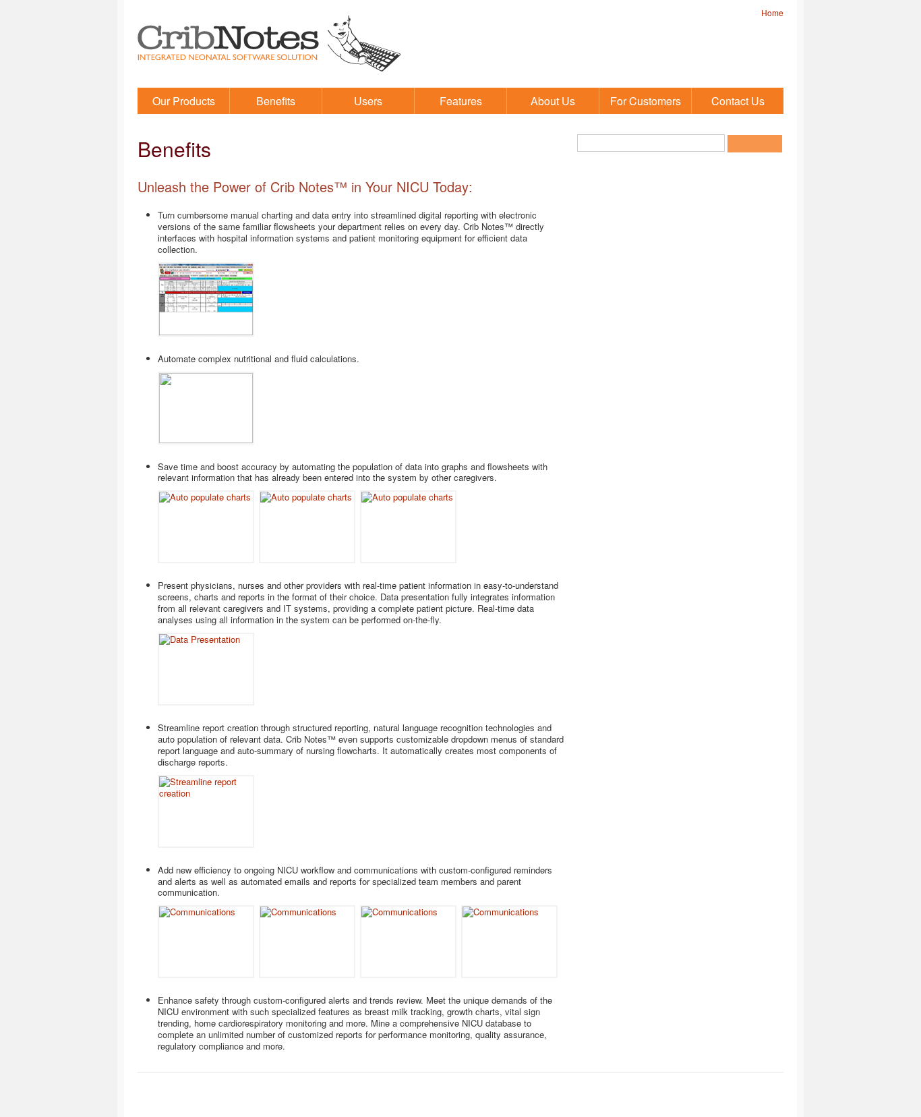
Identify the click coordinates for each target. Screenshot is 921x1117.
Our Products (183, 101)
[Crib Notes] (269, 77)
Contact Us (738, 101)
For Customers (645, 101)
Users (368, 101)
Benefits (275, 101)
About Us (553, 101)
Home (772, 12)
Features (461, 101)
